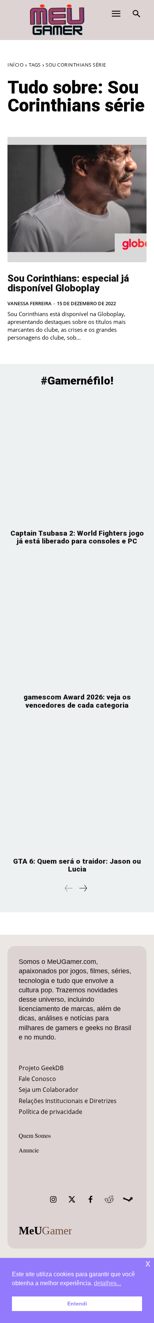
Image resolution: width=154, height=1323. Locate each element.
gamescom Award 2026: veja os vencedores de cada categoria (77, 701)
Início (15, 64)
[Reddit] (109, 1199)
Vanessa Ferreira (29, 303)
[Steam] (127, 1199)
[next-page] (83, 888)
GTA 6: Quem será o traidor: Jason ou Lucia (77, 865)
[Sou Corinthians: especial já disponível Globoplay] (77, 199)
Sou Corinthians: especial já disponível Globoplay (68, 283)
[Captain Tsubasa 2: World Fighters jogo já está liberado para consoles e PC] (77, 459)
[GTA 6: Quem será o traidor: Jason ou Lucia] (77, 787)
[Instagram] (53, 1199)
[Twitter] (71, 1199)
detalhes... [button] (107, 1283)
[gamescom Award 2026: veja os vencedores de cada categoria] (77, 623)
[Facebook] (90, 1199)
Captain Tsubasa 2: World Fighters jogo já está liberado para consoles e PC (77, 537)
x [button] (147, 1263)
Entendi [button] (77, 1304)
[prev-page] (68, 888)
